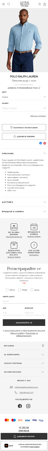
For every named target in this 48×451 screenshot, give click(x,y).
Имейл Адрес (9, 297)
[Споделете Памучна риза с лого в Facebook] (40, 144)
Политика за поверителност (27, 334)
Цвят (4, 92)
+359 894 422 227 (26, 392)
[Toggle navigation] (3, 4)
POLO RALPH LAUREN (24, 76)
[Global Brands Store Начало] (25, 3)
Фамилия (29, 308)
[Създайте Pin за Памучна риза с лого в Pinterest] (44, 144)
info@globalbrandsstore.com (26, 387)
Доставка (7, 202)
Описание (8, 153)
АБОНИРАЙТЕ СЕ (24, 322)
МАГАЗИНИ (9, 346)
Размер (5, 103)
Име (4, 308)
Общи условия (17, 333)
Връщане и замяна (13, 211)
